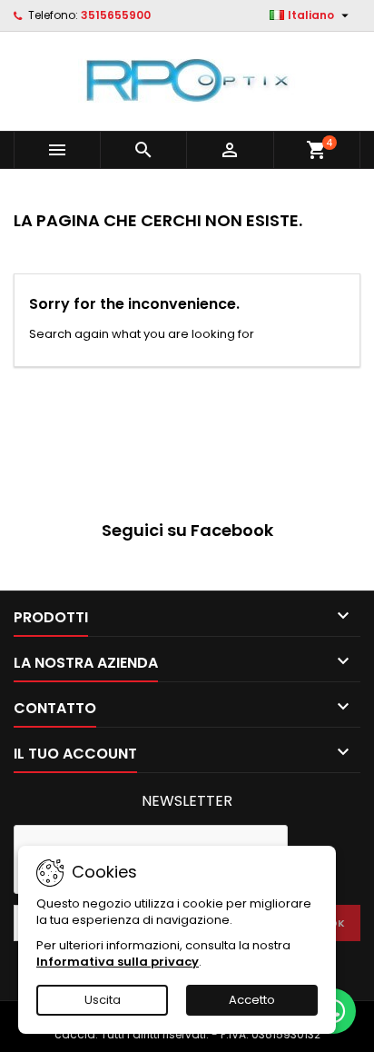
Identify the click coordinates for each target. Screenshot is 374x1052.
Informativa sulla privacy (117, 961)
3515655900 (116, 15)
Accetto (252, 999)
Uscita (102, 999)
